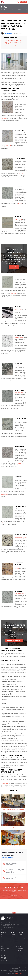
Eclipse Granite (18, 309)
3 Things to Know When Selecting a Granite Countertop (13, 809)
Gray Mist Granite (19, 366)
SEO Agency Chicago (18, 973)
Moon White (19, 463)
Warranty (3, 939)
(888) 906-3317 (5, 929)
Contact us (8, 786)
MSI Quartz (12, 934)
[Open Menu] (7, 2)
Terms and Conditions (14, 968)
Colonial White (14, 293)
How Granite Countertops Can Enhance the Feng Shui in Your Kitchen (13, 846)
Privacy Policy (22, 967)
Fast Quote (23, 1)
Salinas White (4, 523)
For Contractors (19, 948)
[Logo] (7, 918)
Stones (12, 932)
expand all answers (7, 857)
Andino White (4, 118)
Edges (11, 941)
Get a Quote (18, 946)
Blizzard (20, 203)
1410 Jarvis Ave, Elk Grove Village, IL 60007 (11, 922)
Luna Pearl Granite (19, 392)
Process (2, 934)
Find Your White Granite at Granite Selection (13, 45)
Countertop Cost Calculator (4, 961)
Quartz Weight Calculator (4, 958)
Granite (11, 936)
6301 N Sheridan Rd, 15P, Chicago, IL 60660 (11, 924)
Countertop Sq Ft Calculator (5, 954)
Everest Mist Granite (19, 337)
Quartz (20, 934)
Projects (3, 936)
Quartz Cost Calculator (3, 951)
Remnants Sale (22, 939)
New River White (4, 494)
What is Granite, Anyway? (13, 827)
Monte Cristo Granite (19, 421)
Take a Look (14, 266)
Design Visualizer (5, 948)
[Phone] (18, 1)
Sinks (11, 939)
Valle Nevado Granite (19, 593)
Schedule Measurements (21, 950)
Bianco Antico (22, 173)
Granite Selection (4, 9)
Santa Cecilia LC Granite (20, 537)
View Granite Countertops (14, 640)
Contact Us (14, 896)
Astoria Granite (18, 219)
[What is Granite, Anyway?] (13, 819)
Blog (13, 9)
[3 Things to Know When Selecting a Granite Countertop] (13, 801)
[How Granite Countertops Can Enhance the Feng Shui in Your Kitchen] (13, 837)
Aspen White (8, 145)
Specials (21, 932)
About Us (3, 932)
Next (14, 912)
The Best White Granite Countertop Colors (13, 40)
